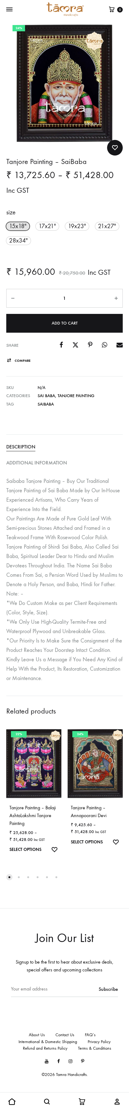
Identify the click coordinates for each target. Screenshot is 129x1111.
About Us (37, 1034)
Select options (25, 849)
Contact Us (64, 1034)
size (11, 212)
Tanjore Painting (76, 395)
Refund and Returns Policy (45, 1048)
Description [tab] (20, 447)
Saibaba (46, 404)
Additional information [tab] (36, 463)
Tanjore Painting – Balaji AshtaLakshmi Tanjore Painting (32, 815)
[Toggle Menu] (9, 9)
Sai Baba (46, 395)
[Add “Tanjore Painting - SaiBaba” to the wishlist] (115, 148)
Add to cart (65, 323)
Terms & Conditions (94, 1048)
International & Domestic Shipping (47, 1041)
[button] (17, 226)
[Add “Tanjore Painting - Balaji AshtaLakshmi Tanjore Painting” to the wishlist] (54, 850)
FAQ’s (90, 1034)
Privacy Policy (99, 1041)
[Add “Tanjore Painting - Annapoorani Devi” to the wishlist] (116, 842)
